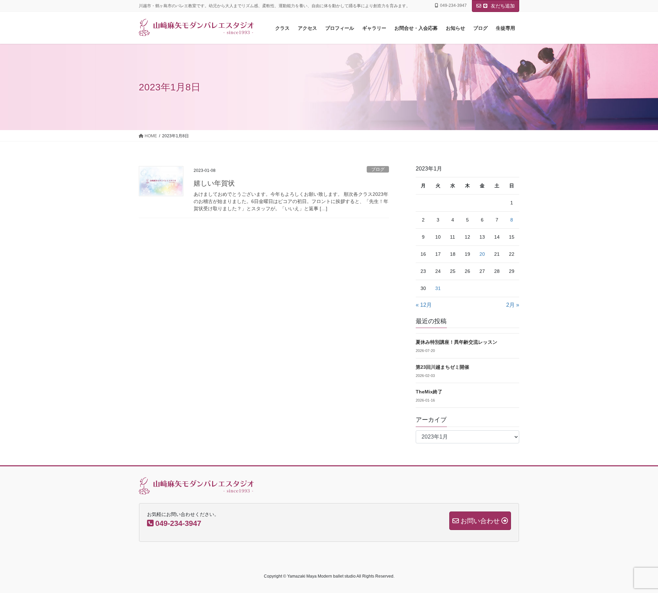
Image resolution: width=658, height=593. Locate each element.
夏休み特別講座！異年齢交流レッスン (456, 342)
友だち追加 (502, 6)
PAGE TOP (637, 569)
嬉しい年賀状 (214, 183)
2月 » (512, 305)
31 (438, 288)
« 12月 (424, 305)
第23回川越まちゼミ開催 (442, 367)
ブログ (378, 169)
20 (482, 254)
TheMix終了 (429, 391)
